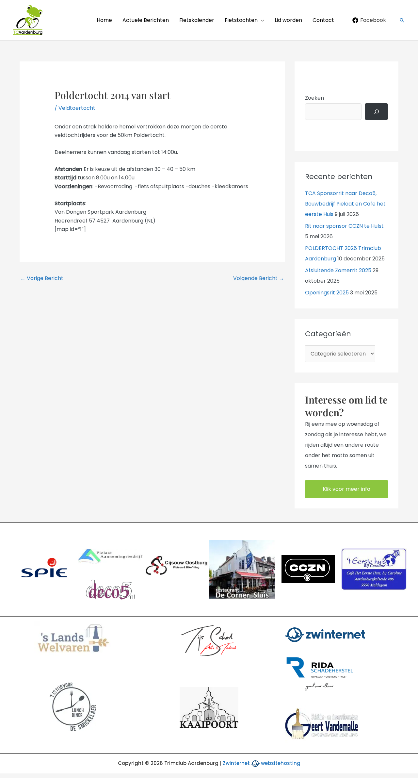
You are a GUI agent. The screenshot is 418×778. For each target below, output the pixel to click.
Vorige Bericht (41, 278)
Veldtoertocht (76, 108)
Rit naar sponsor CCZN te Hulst (344, 226)
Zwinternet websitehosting (261, 763)
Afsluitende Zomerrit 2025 (338, 270)
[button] (261, 20)
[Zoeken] (376, 111)
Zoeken (314, 98)
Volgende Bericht (258, 278)
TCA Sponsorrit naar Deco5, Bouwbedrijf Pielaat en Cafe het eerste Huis (345, 204)
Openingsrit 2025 (327, 292)
